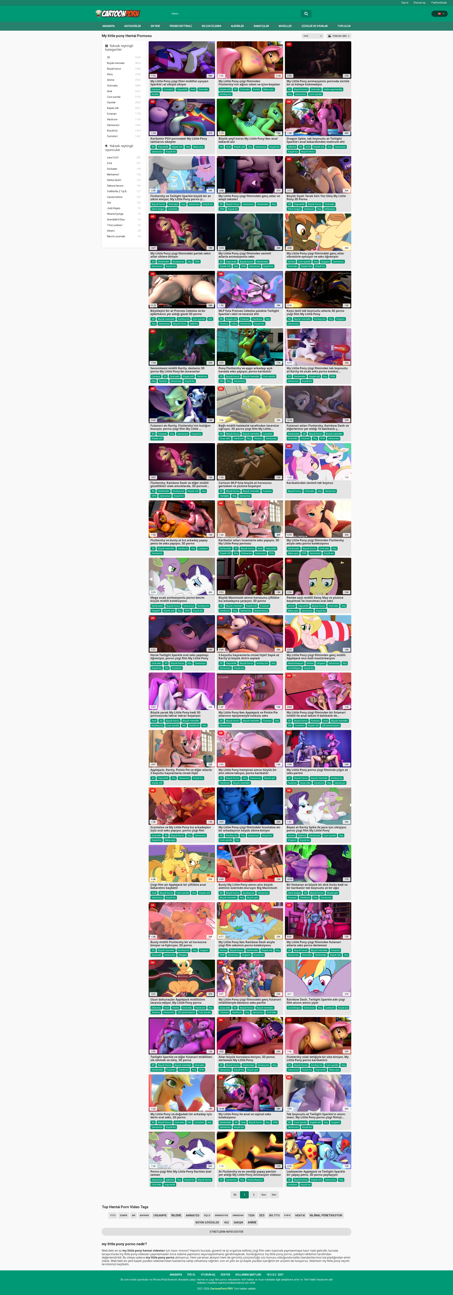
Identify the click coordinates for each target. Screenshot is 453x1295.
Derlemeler (262, 204)
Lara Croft (124, 157)
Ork (124, 202)
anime (252, 1222)
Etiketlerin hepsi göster (226, 1231)
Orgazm (325, 261)
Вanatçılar (261, 26)
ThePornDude (439, 2)
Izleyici (124, 230)
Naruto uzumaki (124, 236)
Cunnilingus (294, 668)
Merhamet (124, 174)
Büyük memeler (124, 63)
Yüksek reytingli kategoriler (119, 48)
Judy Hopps (124, 208)
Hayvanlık (182, 89)
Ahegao (183, 954)
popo (287, 1215)
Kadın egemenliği (333, 89)
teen (251, 1215)
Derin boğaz (158, 208)
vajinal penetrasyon (325, 1215)
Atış (290, 94)
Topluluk (344, 26)
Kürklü (155, 94)
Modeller (285, 26)
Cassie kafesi (124, 197)
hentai (300, 1215)
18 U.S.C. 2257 (274, 1274)
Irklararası (330, 208)
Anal (124, 91)
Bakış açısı (268, 89)
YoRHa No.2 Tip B (124, 191)
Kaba (234, 323)
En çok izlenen (211, 26)
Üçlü (207, 1215)
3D (124, 57)
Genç (124, 74)
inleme (176, 1215)
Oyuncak (156, 954)
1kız (226, 1222)
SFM (222, 208)
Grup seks (225, 438)
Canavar (156, 89)
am (133, 1215)
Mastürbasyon (295, 663)
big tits (274, 1215)
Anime (124, 79)
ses (262, 1215)
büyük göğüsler (207, 1222)
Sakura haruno (124, 185)
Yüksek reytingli (181, 26)
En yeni (155, 26)
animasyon (221, 1215)
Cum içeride (124, 96)
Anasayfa (108, 26)
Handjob (224, 495)
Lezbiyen (203, 548)
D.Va (124, 163)
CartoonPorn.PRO (221, 1288)
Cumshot (124, 136)
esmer (123, 1215)
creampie (160, 1215)
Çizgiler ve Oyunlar (315, 26)
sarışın (238, 1222)
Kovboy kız (225, 94)
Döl (210, 319)
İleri (274, 1194)
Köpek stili (124, 108)
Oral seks (124, 85)
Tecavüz (224, 323)
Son (263, 1194)
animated (192, 1215)
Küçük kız (124, 130)
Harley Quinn (124, 180)
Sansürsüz (124, 125)
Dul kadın (124, 168)
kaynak (144, 1215)
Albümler (237, 26)
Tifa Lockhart (124, 225)
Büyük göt (269, 778)
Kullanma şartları (248, 1274)
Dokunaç (156, 1007)
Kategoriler (132, 26)
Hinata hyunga (124, 213)
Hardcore (124, 119)
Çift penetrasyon (331, 725)
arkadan (238, 1215)
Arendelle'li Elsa (124, 219)
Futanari (124, 113)
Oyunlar (124, 102)
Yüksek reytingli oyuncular (119, 148)
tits (112, 1215)
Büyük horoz (124, 68)
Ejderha (292, 146)
